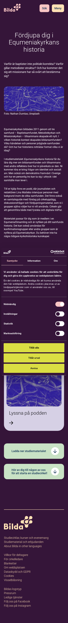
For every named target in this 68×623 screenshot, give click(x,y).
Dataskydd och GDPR (17, 571)
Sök (44, 8)
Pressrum (10, 593)
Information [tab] (34, 260)
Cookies (9, 575)
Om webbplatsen (14, 567)
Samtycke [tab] (12, 260)
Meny (58, 8)
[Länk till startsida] (18, 523)
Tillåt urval (34, 358)
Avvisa (34, 368)
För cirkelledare (13, 559)
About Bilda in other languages (23, 546)
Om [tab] (56, 260)
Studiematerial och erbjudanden (23, 541)
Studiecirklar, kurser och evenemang (26, 537)
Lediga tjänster (13, 597)
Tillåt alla (34, 347)
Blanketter (10, 563)
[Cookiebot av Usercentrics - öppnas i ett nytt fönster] (50, 252)
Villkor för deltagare (16, 555)
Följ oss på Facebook (17, 601)
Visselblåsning (13, 580)
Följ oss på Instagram (17, 605)
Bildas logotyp (13, 589)
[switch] (59, 313)
